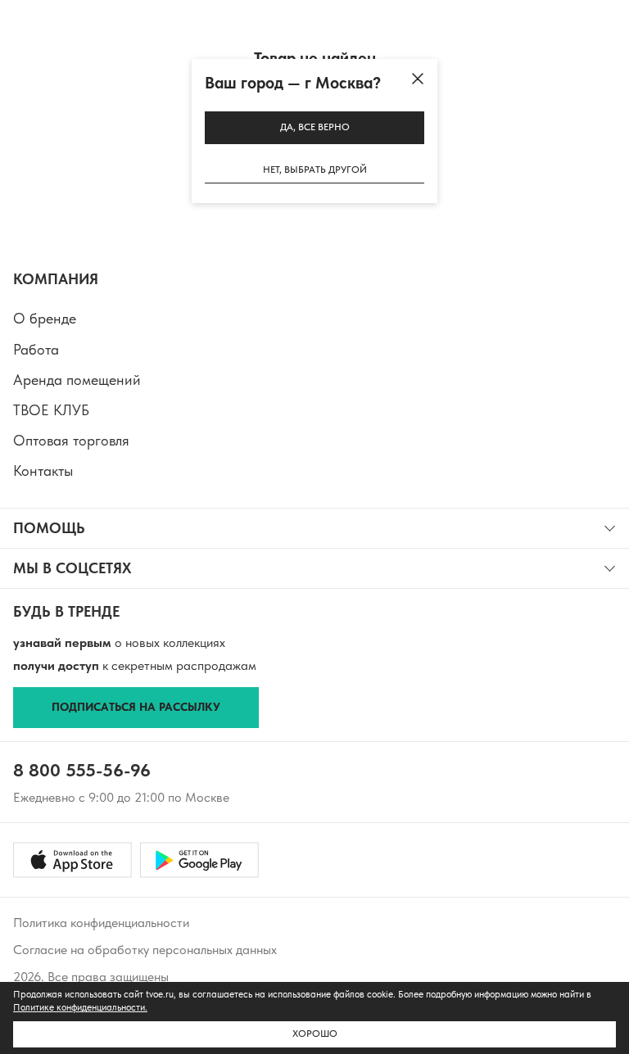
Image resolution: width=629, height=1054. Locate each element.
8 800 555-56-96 (82, 769)
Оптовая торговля (71, 440)
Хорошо (314, 1033)
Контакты (43, 470)
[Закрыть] (417, 78)
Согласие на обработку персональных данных (145, 949)
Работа (36, 349)
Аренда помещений (77, 379)
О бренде (44, 318)
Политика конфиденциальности (101, 922)
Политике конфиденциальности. (80, 1007)
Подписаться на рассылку (136, 706)
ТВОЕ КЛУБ (51, 409)
